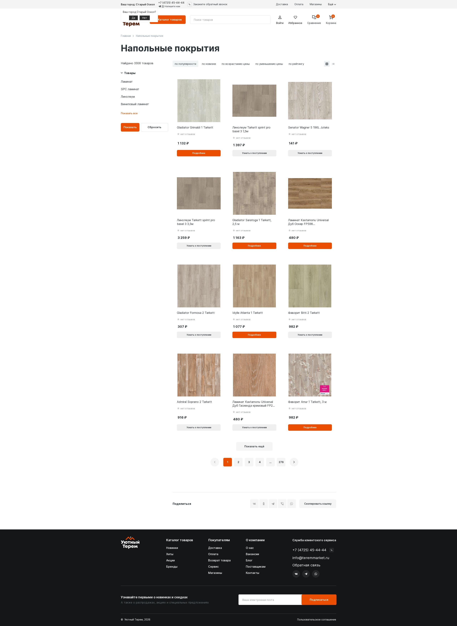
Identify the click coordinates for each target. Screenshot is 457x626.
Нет (144, 17)
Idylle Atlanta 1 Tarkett (247, 313)
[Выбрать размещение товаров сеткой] (327, 64)
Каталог (170, 19)
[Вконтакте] (296, 574)
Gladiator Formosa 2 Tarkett (196, 313)
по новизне (209, 64)
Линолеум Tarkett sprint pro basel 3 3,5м (196, 222)
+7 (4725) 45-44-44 (171, 2)
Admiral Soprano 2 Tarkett (194, 402)
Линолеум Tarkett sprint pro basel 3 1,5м (251, 129)
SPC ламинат (130, 89)
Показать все (129, 113)
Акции (170, 560)
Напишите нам (172, 6)
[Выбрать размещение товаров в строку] (333, 64)
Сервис (213, 566)
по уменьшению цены (269, 64)
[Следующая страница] (294, 462)
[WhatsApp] (291, 503)
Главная (126, 35)
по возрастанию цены (236, 64)
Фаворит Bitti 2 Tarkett (304, 313)
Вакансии (252, 554)
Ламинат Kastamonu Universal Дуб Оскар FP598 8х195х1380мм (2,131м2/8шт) (308, 222)
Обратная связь (306, 565)
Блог (249, 560)
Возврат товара (219, 560)
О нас (250, 548)
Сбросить (154, 127)
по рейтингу (296, 64)
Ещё (331, 4)
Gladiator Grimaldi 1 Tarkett (195, 127)
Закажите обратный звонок (210, 4)
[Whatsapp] (316, 574)
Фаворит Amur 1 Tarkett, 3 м (307, 402)
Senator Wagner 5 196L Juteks (308, 127)
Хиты (169, 554)
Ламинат (127, 81)
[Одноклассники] (263, 503)
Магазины (316, 4)
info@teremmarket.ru (310, 558)
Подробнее (198, 153)
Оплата (298, 4)
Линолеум (128, 96)
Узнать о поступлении (254, 153)
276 (281, 462)
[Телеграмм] (306, 574)
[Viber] (282, 503)
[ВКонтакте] (254, 503)
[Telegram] (273, 503)
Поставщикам (255, 566)
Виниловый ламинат (135, 104)
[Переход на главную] (130, 557)
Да (133, 17)
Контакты (252, 573)
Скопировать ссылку (318, 503)
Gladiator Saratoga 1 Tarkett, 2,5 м (251, 222)
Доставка (282, 4)
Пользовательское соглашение (316, 619)
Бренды (171, 566)
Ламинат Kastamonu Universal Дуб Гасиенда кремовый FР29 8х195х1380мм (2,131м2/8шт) (253, 404)
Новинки (172, 548)
